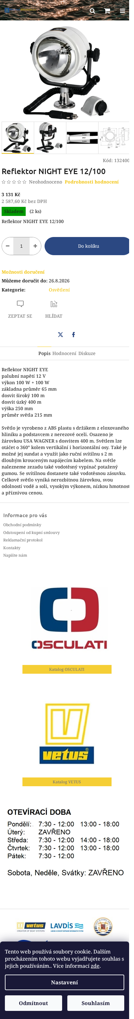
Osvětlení (59, 290)
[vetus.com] (31, 926)
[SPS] (103, 926)
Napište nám (15, 555)
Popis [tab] (44, 353)
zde (95, 965)
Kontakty (11, 548)
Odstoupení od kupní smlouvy (31, 532)
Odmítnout (33, 1003)
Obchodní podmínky (22, 524)
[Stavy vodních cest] (67, 926)
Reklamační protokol (23, 540)
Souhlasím (96, 1003)
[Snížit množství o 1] (7, 246)
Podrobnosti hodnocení (92, 182)
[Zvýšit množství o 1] (35, 246)
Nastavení (64, 982)
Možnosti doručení (23, 272)
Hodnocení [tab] (64, 353)
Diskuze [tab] (87, 353)
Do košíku (88, 246)
